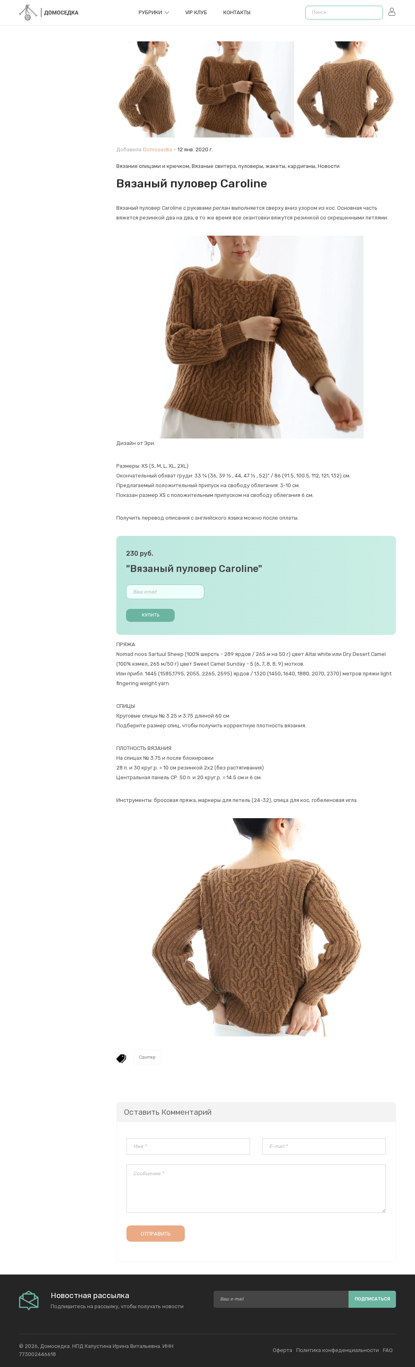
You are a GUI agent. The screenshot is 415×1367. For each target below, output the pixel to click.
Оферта (282, 1350)
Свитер (147, 1057)
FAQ (388, 1350)
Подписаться (372, 1299)
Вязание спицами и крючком (152, 166)
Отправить (156, 1234)
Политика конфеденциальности (337, 1350)
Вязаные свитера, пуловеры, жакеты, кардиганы (253, 166)
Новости (329, 166)
